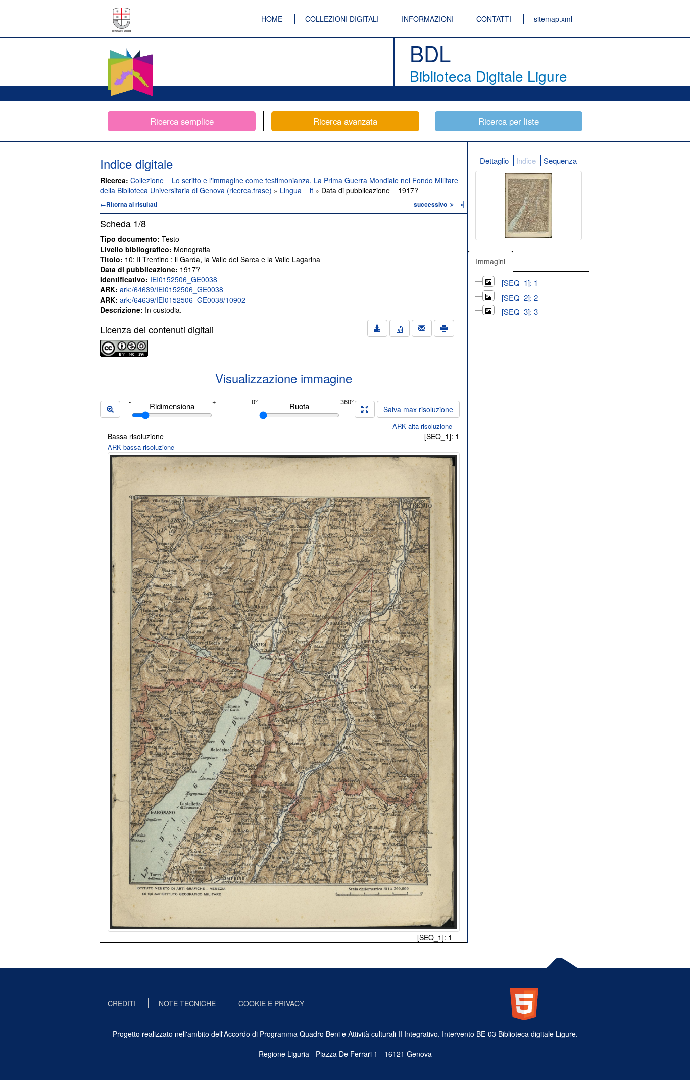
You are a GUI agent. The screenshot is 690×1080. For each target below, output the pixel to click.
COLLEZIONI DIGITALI (342, 19)
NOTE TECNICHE (187, 1003)
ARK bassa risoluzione (141, 447)
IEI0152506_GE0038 (183, 279)
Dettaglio (494, 160)
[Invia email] (422, 328)
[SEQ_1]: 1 (520, 282)
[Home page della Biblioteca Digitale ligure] (130, 50)
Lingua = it (297, 190)
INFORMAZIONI (428, 19)
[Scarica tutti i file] (377, 328)
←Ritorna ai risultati (128, 204)
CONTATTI (493, 19)
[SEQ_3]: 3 (520, 311)
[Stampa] (444, 328)
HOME (271, 19)
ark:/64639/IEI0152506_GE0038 (171, 289)
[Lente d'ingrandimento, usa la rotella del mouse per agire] (110, 409)
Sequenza (560, 160)
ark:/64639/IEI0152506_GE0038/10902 (182, 299)
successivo (431, 204)
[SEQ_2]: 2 (520, 297)
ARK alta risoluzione (422, 426)
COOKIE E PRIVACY (271, 1003)
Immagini (490, 261)
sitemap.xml (553, 19)
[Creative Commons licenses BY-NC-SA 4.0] (124, 347)
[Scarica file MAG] (399, 328)
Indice (526, 160)
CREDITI (122, 1003)
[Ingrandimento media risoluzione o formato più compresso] (365, 409)
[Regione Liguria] (121, 12)
